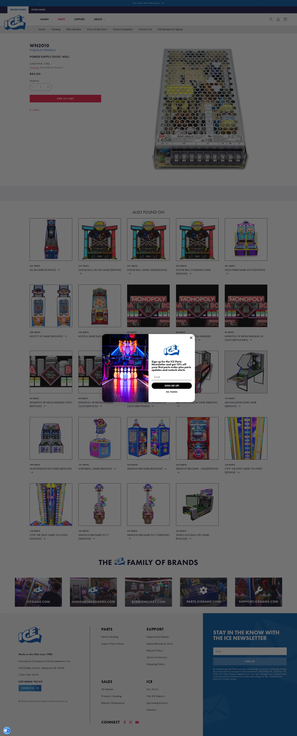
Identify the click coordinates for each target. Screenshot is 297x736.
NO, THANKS (171, 392)
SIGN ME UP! (172, 385)
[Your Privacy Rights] (7, 730)
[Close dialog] (191, 337)
